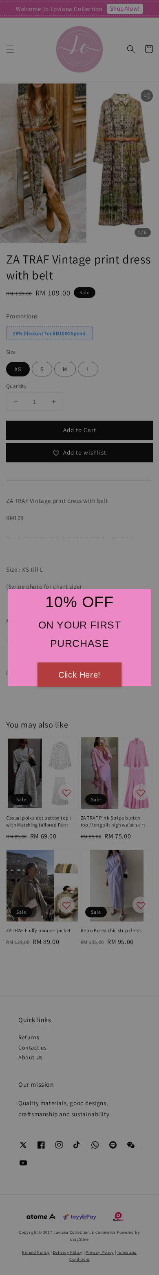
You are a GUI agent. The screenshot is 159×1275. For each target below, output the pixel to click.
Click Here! (79, 674)
